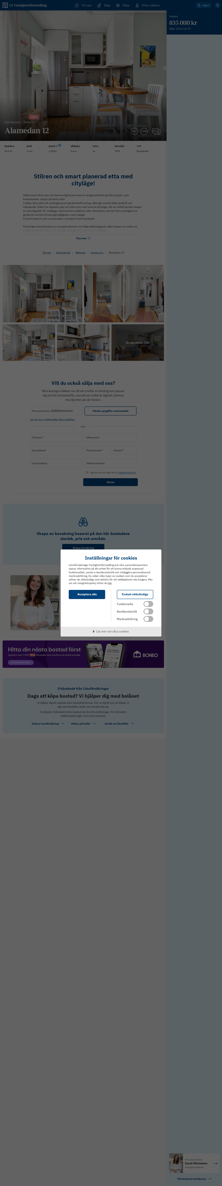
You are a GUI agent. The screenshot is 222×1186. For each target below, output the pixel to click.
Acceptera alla (87, 594)
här (110, 583)
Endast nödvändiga (135, 594)
